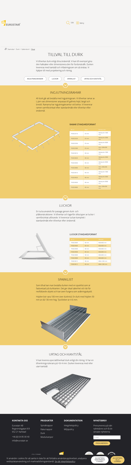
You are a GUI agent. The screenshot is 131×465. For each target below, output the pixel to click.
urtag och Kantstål (93, 79)
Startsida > (11, 49)
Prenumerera (102, 443)
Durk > (18, 49)
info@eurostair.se (20, 440)
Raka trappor (46, 429)
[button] (65, 85)
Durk (43, 433)
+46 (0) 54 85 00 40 (20, 436)
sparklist (71, 79)
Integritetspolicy (71, 425)
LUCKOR (55, 79)
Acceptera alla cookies (117, 459)
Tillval (33, 49)
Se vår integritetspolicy (65, 461)
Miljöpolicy (69, 429)
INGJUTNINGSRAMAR (35, 79)
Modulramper (47, 437)
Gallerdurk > (26, 49)
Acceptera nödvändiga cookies (100, 459)
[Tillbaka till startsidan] (10, 25)
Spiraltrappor (47, 425)
